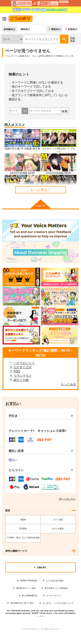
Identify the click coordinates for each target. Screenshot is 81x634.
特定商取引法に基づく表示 (22, 603)
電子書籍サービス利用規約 (56, 588)
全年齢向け (10, 29)
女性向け (72, 29)
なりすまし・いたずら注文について (58, 603)
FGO (17, 371)
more (41, 616)
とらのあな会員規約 (55, 580)
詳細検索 (72, 39)
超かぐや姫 (21, 380)
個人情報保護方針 (30, 595)
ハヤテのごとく (24, 363)
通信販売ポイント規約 (26, 588)
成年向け (25, 29)
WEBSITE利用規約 (28, 580)
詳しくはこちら (67, 498)
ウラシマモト (23, 375)
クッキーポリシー (54, 595)
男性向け (56, 29)
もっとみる (68, 384)
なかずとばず (23, 367)
